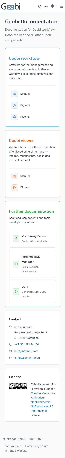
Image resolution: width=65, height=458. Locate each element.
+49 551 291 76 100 (26, 344)
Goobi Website (12, 446)
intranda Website (16, 450)
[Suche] (39, 6)
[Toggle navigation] (61, 6)
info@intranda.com (26, 351)
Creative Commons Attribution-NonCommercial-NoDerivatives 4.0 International (43, 402)
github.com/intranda (27, 357)
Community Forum (36, 446)
